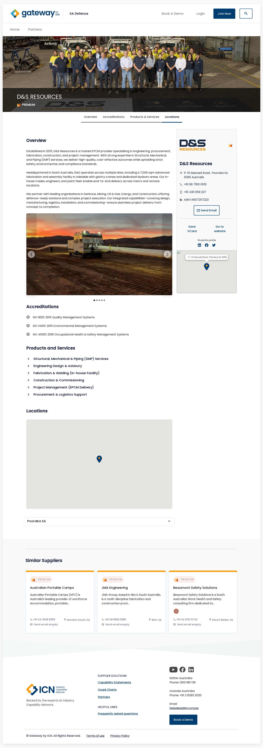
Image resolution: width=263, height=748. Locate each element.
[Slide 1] (97, 300)
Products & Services (144, 117)
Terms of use (95, 736)
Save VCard (192, 229)
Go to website (219, 229)
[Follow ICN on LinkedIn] (191, 669)
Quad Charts (107, 690)
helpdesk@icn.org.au (184, 708)
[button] (79, 13)
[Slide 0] (94, 300)
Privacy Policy (120, 736)
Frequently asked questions (118, 714)
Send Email (207, 210)
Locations (172, 117)
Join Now (224, 14)
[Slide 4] (104, 300)
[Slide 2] (99, 300)
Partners (35, 29)
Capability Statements (114, 682)
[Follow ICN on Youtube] (173, 669)
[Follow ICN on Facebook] (182, 669)
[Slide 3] (102, 300)
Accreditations (114, 117)
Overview (90, 117)
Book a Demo (183, 720)
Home (15, 29)
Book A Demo (173, 13)
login (200, 13)
